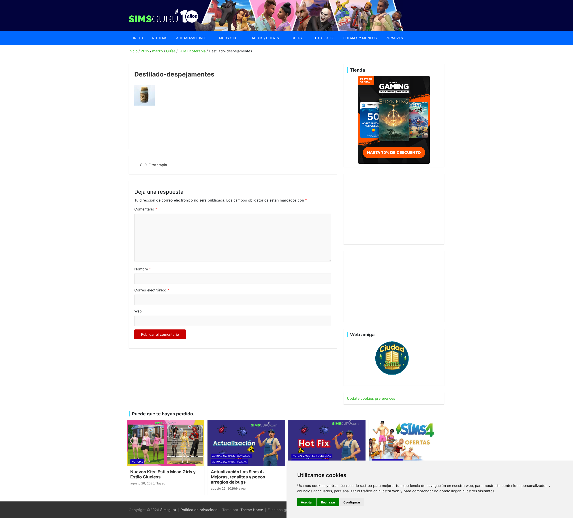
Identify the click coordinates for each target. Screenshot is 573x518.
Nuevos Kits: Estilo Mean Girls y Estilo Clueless (163, 474)
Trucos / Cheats (264, 38)
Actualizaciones (191, 38)
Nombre (142, 269)
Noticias (159, 38)
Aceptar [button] (307, 502)
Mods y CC (228, 38)
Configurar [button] (351, 502)
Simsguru (168, 509)
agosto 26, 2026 (142, 483)
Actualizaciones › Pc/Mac (229, 461)
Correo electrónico (151, 290)
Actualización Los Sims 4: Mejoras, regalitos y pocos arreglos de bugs (238, 477)
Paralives (394, 38)
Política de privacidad (199, 509)
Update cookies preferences (371, 398)
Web (138, 311)
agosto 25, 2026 (223, 488)
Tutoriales (324, 38)
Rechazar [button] (328, 502)
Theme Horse (251, 509)
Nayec (160, 483)
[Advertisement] (215, 127)
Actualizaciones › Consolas (231, 455)
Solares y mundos (360, 38)
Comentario (145, 209)
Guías (297, 38)
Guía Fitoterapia (153, 165)
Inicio (138, 38)
